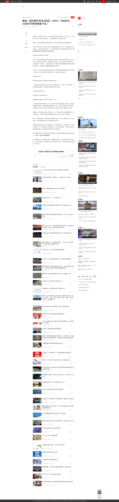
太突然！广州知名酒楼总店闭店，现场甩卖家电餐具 (56, 259)
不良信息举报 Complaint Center (73, 500)
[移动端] (84, 1)
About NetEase (46, 500)
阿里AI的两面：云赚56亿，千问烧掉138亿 (87, 214)
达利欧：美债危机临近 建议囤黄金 (51, 328)
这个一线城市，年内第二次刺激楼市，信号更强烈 (87, 44)
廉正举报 (80, 500)
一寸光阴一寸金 (82, 39)
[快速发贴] (26, 33)
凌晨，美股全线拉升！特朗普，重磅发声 (86, 132)
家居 (87, 276)
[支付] (96, 1)
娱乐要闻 (80, 173)
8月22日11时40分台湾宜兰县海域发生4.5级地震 (55, 170)
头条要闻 (80, 70)
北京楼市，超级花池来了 (83, 36)
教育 (79, 276)
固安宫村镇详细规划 (45, 135)
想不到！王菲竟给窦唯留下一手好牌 (86, 185)
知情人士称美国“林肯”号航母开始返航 (52, 389)
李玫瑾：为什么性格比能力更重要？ (86, 279)
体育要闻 (80, 141)
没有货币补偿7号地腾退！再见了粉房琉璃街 (57, 306)
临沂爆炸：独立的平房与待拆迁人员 (52, 281)
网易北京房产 (28, 17)
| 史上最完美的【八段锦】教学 (85, 269)
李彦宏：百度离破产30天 (83, 290)
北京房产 (80, 24)
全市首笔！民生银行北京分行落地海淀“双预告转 (51, 151)
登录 (103, 1)
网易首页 (12, 1)
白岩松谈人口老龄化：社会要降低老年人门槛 (87, 281)
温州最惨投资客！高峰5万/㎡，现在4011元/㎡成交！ (56, 177)
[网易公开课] (88, 1)
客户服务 (62, 500)
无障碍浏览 (20, 1)
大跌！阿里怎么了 (82, 129)
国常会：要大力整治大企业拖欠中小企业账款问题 (56, 360)
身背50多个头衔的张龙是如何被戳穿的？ (53, 314)
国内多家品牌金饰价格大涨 (49, 452)
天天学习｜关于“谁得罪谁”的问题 (51, 474)
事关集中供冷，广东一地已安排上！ (52, 197)
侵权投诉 (84, 500)
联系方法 (54, 500)
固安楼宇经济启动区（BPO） (52, 66)
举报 (73, 26)
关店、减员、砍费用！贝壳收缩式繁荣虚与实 (87, 134)
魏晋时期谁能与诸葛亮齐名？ (84, 287)
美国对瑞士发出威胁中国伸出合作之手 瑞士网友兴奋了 (57, 233)
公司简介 (51, 500)
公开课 (94, 276)
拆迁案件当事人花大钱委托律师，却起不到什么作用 (59, 420)
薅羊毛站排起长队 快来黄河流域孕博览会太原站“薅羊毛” (57, 481)
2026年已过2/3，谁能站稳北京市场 (85, 42)
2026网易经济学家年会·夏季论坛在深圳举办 (87, 137)
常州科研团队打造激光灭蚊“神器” (51, 428)
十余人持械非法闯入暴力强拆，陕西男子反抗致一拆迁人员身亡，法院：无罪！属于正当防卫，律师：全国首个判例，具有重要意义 (57, 297)
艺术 (90, 276)
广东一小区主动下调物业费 (49, 435)
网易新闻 (82, 17)
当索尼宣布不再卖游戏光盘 (49, 459)
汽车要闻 (80, 227)
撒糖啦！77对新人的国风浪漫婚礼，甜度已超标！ (58, 467)
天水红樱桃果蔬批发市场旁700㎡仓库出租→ (54, 413)
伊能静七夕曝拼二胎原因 (83, 195)
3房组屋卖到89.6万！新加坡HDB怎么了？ (53, 382)
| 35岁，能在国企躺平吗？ (84, 258)
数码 (83, 276)
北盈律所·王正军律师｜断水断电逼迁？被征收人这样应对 (58, 398)
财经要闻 (80, 117)
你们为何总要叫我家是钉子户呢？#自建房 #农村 (58, 273)
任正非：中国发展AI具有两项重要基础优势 (87, 221)
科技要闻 (80, 199)
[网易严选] (93, 1)
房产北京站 (72, 154)
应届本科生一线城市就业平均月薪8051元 (53, 288)
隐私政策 (65, 500)
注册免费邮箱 (108, 1)
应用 (15, 1)
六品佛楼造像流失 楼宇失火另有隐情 (55, 188)
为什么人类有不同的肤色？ (84, 284)
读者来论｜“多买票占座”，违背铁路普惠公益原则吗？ (57, 352)
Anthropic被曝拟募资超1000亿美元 (85, 211)
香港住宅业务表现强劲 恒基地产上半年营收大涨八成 (56, 205)
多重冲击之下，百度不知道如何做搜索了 (53, 249)
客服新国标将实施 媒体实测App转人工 (53, 343)
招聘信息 (58, 500)
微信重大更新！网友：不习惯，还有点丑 (53, 444)
